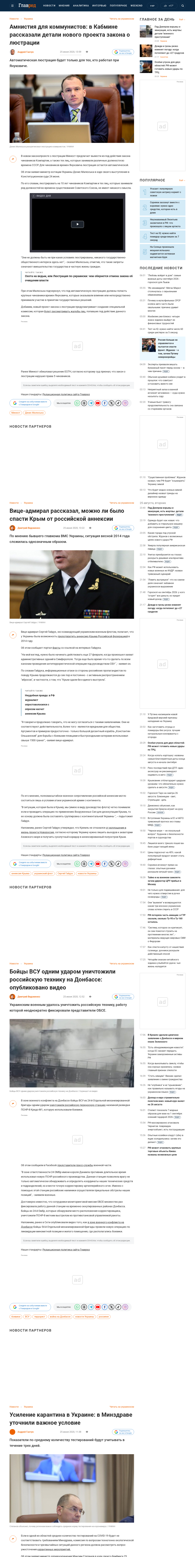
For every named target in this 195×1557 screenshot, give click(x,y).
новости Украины (87, 873)
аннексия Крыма (20, 873)
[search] (182, 6)
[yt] (98, 403)
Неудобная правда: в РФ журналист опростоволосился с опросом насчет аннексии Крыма (40, 702)
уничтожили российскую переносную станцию (78, 1105)
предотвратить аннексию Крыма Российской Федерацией (93, 636)
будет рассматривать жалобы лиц (64, 311)
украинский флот (43, 873)
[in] (125, 403)
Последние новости (161, 268)
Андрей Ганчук (26, 52)
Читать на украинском (122, 18)
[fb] (104, 403)
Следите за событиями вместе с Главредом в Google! (33, 403)
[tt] (111, 403)
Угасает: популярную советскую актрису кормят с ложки (165, 192)
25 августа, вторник (153, 503)
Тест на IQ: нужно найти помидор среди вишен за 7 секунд (164, 236)
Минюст (15, 412)
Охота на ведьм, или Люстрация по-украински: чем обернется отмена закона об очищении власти (79, 277)
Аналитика (81, 5)
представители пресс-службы (75, 1165)
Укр (152, 6)
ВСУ (27, 1316)
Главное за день (157, 19)
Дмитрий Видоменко (29, 528)
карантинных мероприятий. (54, 1549)
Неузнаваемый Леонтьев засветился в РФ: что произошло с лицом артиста (165, 223)
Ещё (181, 19)
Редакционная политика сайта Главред (66, 394)
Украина (163, 41)
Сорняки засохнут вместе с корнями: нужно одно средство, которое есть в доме (164, 207)
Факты (56, 647)
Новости (49, 5)
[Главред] (27, 6)
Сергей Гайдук (65, 873)
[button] (12, 5)
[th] (84, 403)
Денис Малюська (34, 412)
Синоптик (164, 57)
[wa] (77, 403)
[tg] (91, 403)
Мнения (64, 5)
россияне (104, 1316)
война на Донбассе (60, 1316)
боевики (15, 1316)
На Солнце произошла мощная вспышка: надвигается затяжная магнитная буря (162, 252)
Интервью (99, 5)
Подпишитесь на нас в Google (125, 52)
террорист (39, 1316)
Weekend (136, 5)
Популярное (118, 5)
